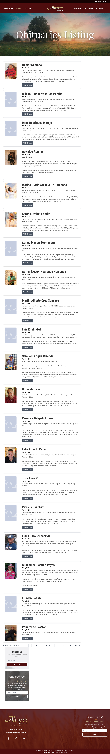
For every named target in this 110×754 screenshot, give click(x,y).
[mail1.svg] (24, 738)
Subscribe (17, 664)
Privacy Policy (47, 752)
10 (63, 645)
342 (71, 645)
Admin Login (63, 752)
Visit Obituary (27, 85)
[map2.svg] (16, 738)
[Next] (79, 645)
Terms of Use (55, 752)
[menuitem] (6, 8)
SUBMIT (17, 696)
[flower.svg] (8, 738)
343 (76, 645)
